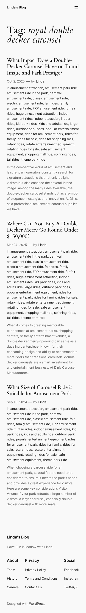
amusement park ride (61, 88)
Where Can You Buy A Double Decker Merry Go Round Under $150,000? (42, 230)
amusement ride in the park (27, 93)
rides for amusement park (44, 134)
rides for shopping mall (56, 139)
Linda (40, 81)
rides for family (45, 297)
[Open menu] (76, 7)
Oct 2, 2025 (16, 81)
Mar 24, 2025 (17, 245)
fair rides (51, 103)
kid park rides (26, 123)
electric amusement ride (25, 103)
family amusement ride (33, 424)
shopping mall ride (38, 154)
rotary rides (15, 144)
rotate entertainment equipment (50, 144)
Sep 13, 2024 (17, 402)
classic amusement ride (50, 98)
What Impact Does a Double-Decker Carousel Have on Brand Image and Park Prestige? (43, 66)
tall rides (13, 159)
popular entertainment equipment (32, 292)
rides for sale (27, 139)
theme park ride (33, 159)
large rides (32, 287)
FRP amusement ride (48, 108)
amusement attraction (26, 88)
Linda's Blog (16, 7)
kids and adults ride (53, 123)
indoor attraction (46, 118)
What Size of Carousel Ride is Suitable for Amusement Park (39, 390)
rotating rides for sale (23, 149)
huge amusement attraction (36, 113)
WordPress (37, 603)
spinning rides (64, 154)
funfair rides (23, 429)
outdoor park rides (30, 129)
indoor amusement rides (52, 429)
